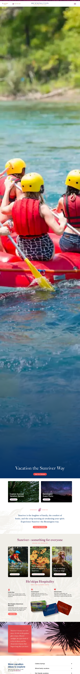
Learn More (46, 499)
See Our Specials (15, 574)
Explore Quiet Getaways (38, 574)
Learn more (12, 614)
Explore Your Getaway (40, 527)
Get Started (13, 499)
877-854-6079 (17, 670)
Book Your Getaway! (40, 474)
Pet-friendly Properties (60, 574)
